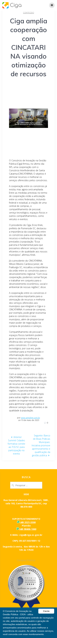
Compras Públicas (26, 560)
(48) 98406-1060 (27, 529)
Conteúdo (28, 12)
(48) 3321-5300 (28, 522)
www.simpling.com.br (30, 417)
